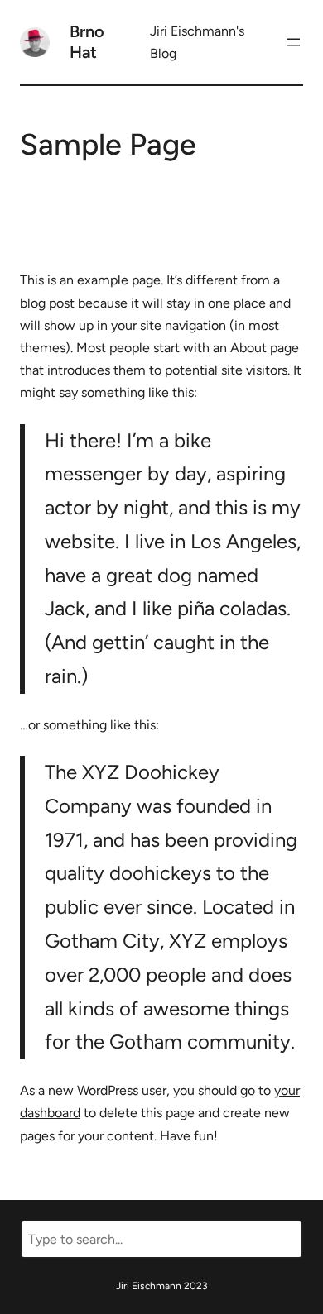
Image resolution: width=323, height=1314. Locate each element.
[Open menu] (293, 42)
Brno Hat (87, 42)
